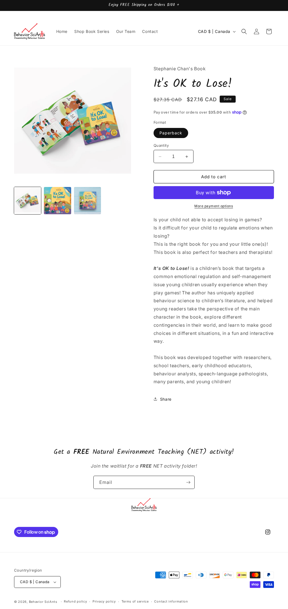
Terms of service (135, 601)
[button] (244, 31)
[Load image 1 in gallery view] (27, 200)
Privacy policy (104, 601)
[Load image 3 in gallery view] (87, 200)
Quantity (161, 145)
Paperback (170, 132)
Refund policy (75, 601)
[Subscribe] (188, 482)
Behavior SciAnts (43, 602)
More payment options (213, 206)
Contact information (171, 601)
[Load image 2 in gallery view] (57, 200)
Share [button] (166, 399)
